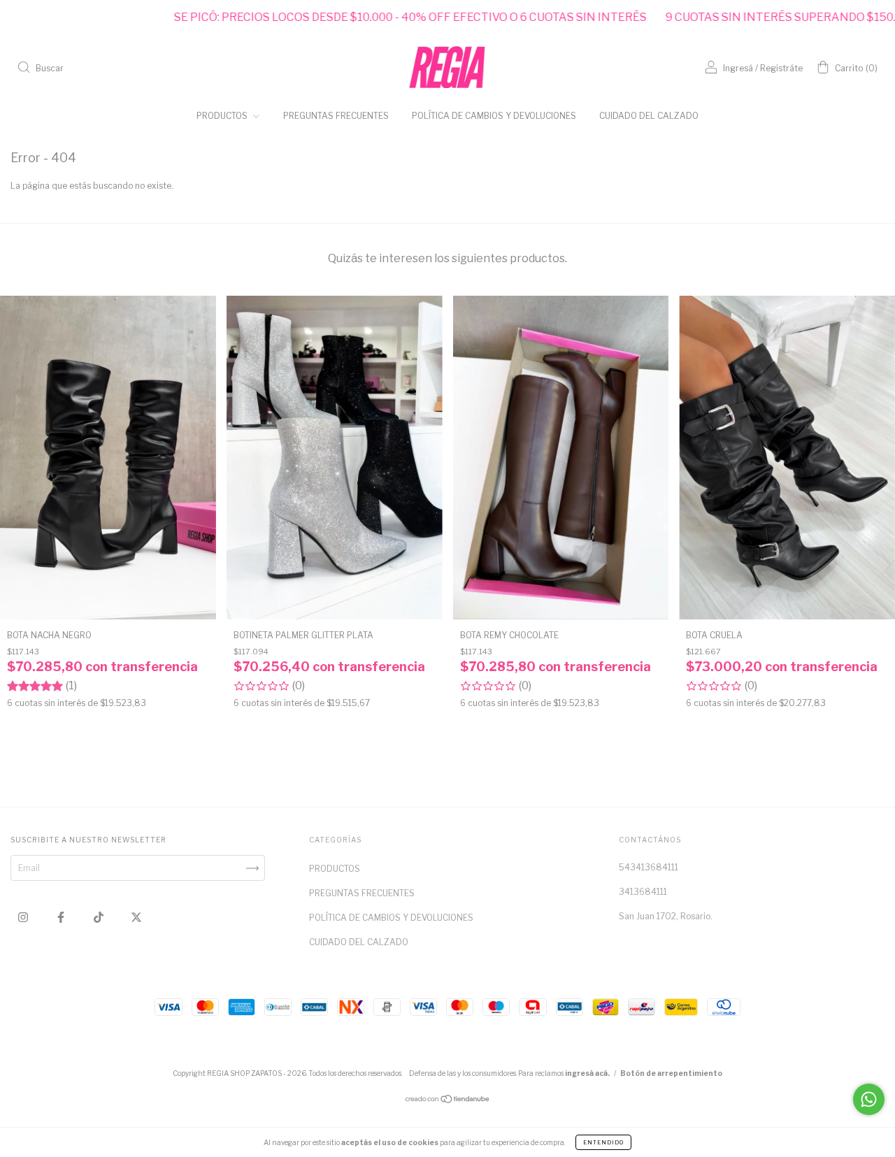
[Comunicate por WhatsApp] (869, 1099)
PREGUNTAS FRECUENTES (336, 115)
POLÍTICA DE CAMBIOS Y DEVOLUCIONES (494, 115)
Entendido (603, 1142)
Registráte (781, 68)
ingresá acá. (587, 1073)
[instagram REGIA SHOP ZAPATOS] (24, 917)
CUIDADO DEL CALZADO (649, 115)
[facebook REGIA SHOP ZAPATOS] (62, 917)
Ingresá (738, 68)
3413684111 (643, 891)
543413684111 (648, 867)
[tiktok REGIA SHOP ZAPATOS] (99, 917)
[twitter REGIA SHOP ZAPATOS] (136, 917)
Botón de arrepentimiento (671, 1073)
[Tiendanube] (448, 1100)
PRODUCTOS (223, 115)
